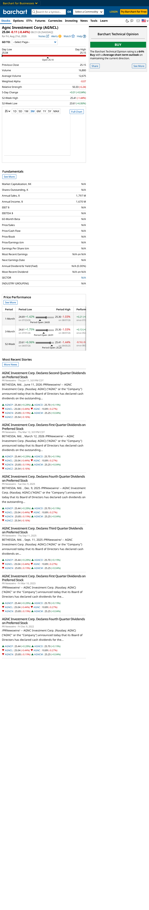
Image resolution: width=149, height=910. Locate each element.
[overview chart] (44, 137)
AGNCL (9, 409)
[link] (81, 36)
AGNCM (38, 413)
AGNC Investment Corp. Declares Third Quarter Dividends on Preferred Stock (42, 530)
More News (10, 364)
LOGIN (114, 11)
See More (9, 176)
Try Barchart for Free (134, 11)
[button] (145, 21)
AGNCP (9, 404)
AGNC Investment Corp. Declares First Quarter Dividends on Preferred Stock (44, 427)
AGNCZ (9, 417)
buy (118, 44)
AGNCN (9, 413)
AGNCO (38, 404)
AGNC (37, 409)
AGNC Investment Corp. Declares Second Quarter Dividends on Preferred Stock (44, 375)
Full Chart (76, 111)
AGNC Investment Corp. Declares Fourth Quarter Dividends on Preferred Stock (43, 478)
